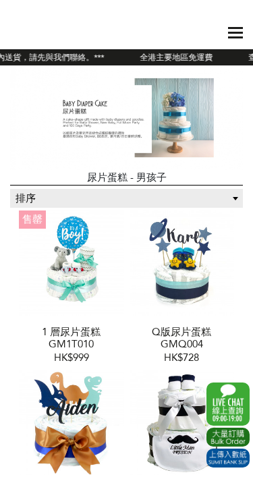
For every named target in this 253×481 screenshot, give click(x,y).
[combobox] (126, 198)
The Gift (42, 32)
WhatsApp (228, 404)
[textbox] (126, 198)
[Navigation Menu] (235, 32)
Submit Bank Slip (228, 458)
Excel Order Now (228, 437)
